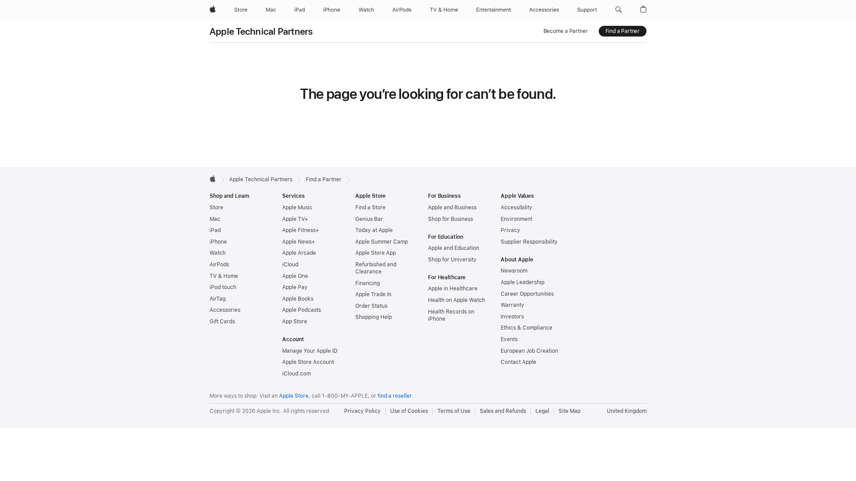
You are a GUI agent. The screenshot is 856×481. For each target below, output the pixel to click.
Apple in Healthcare (452, 288)
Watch (218, 253)
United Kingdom (626, 411)
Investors (512, 317)
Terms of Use (453, 411)
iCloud (290, 264)
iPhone (218, 242)
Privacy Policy (362, 411)
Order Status (371, 306)
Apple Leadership (522, 282)
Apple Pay (295, 287)
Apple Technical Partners (261, 31)
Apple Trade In (373, 294)
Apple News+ (298, 242)
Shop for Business (450, 219)
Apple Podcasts (301, 310)
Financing (367, 283)
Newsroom (514, 271)
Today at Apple (374, 230)
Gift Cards (222, 321)
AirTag (218, 299)
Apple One (295, 276)
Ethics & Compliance (526, 328)
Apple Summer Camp (381, 242)
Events (509, 339)
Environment (516, 219)
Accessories (225, 310)
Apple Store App (375, 253)
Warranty (512, 305)
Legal (542, 411)
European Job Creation (529, 351)
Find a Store (370, 207)
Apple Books (297, 299)
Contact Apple (518, 362)
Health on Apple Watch (456, 300)
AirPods (219, 264)
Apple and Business (452, 207)
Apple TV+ (295, 219)
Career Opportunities (527, 294)
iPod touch (223, 287)
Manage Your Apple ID (309, 351)
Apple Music (297, 207)
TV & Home (224, 276)
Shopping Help (373, 317)
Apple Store (294, 396)
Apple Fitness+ (300, 230)
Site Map (569, 411)
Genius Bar (369, 219)
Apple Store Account (308, 362)
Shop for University (452, 260)
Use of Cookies (409, 411)
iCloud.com (296, 374)
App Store (294, 321)
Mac (215, 219)
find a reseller (395, 396)
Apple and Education (453, 248)
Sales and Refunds (503, 411)
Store (216, 207)
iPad (215, 230)
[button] (619, 10)
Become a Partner (565, 31)
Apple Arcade (299, 253)
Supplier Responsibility (529, 242)
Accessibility (516, 207)
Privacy (510, 230)
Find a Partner (622, 31)
